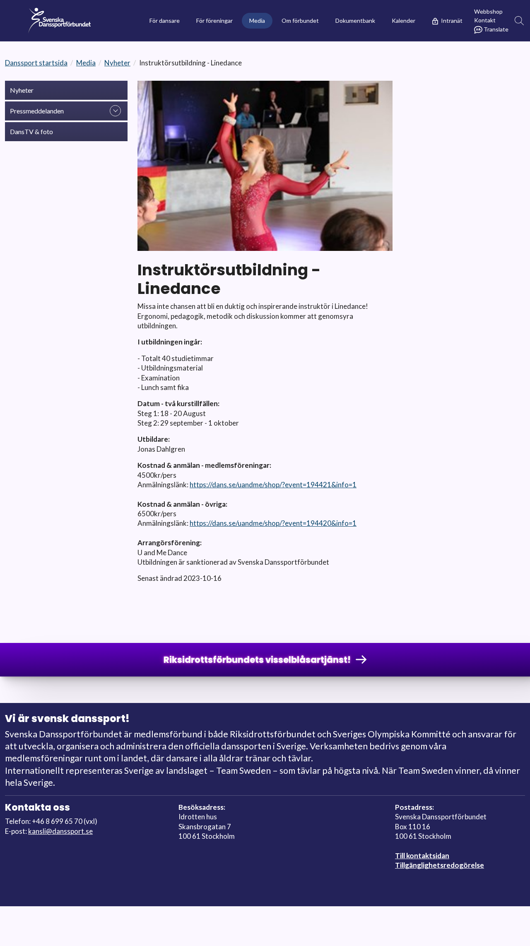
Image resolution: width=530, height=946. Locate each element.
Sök (519, 20)
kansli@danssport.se (60, 831)
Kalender (403, 20)
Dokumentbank (355, 20)
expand (115, 110)
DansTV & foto (31, 131)
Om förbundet (300, 20)
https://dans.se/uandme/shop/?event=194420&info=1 (273, 523)
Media (257, 20)
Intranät (452, 20)
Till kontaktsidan (422, 855)
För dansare (164, 20)
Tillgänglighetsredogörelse (439, 865)
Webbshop (488, 11)
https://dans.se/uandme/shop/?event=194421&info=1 (273, 484)
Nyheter (117, 62)
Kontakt (485, 20)
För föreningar (214, 20)
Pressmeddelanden (37, 111)
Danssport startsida (36, 62)
